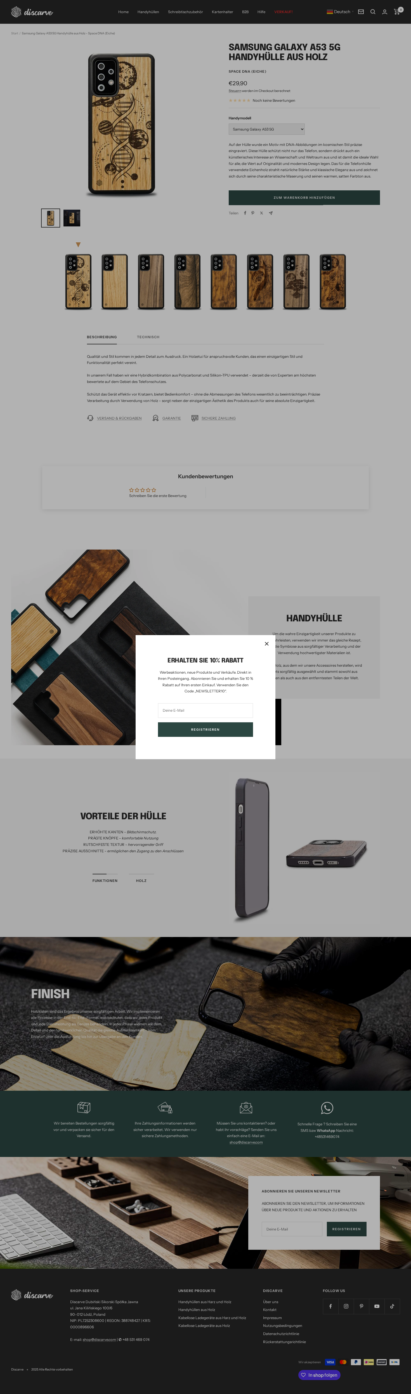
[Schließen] (267, 644)
